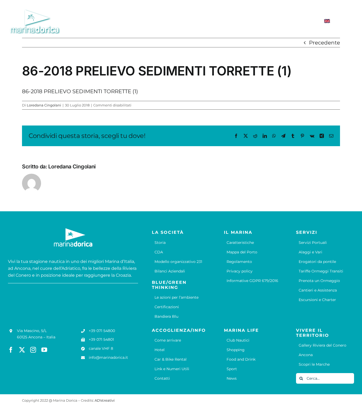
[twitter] (22, 350)
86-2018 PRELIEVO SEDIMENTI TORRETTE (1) (80, 91)
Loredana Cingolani (44, 105)
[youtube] (44, 350)
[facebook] (11, 350)
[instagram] (33, 350)
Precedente (324, 42)
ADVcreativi (105, 400)
